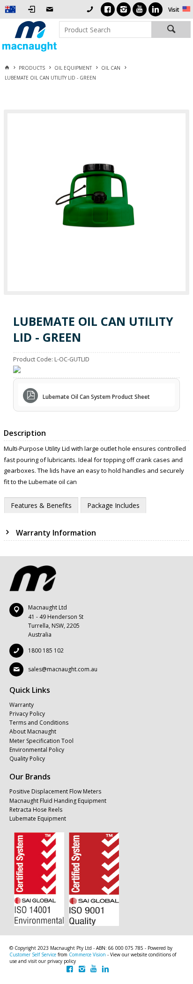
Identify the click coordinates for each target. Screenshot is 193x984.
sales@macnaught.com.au (62, 669)
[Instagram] (124, 9)
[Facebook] (108, 9)
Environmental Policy (36, 750)
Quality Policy (27, 759)
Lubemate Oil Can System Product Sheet (96, 397)
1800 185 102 (46, 650)
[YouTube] (140, 9)
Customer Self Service (32, 954)
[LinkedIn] (155, 9)
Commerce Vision (87, 954)
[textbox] (105, 29)
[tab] (41, 505)
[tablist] (97, 505)
